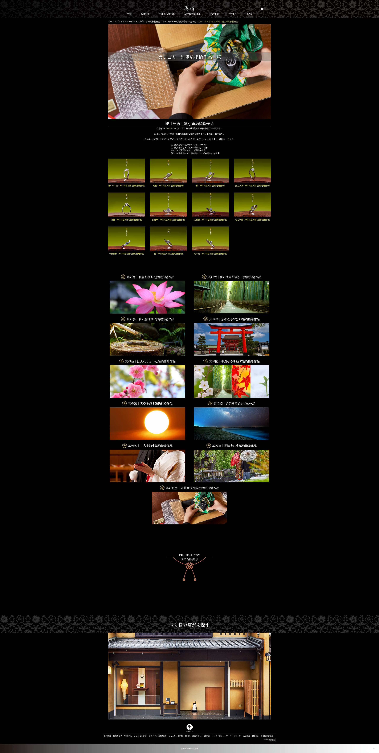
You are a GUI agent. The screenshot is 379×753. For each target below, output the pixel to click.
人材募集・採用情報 (250, 736)
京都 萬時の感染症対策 (189, 748)
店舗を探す (117, 736)
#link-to (189, 567)
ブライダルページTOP (127, 21)
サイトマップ (235, 736)
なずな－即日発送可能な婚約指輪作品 (210, 253)
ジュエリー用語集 (176, 736)
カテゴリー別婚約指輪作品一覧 (181, 21)
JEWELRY (215, 14)
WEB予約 (128, 736)
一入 (227, 139)
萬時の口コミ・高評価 (201, 736)
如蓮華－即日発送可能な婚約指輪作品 (168, 219)
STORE (232, 14)
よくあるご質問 (140, 736)
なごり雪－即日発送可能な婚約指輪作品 (252, 219)
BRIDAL (145, 14)
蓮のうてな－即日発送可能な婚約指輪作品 (126, 185)
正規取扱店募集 (267, 736)
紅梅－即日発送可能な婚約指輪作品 (168, 185)
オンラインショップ (220, 736)
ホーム (111, 21)
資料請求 (107, 736)
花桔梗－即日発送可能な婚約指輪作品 (210, 219)
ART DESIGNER (192, 14)
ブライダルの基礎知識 (157, 736)
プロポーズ (170, 128)
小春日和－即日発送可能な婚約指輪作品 (126, 253)
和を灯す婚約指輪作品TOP (152, 21)
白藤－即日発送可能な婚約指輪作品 (126, 219)
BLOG (187, 736)
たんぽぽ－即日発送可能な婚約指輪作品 (252, 185)
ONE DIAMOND (167, 14)
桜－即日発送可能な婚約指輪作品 (210, 185)
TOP (129, 14)
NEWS (249, 14)
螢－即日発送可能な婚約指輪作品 (168, 253)
